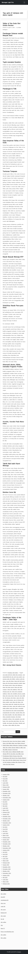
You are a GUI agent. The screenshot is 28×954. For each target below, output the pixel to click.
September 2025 (7, 797)
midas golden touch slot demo (10, 708)
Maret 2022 (6, 881)
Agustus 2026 (6, 774)
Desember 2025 (6, 791)
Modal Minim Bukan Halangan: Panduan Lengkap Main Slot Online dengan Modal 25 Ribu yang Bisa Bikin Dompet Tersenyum (15, 747)
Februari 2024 (6, 837)
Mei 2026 (5, 780)
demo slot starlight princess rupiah (16, 693)
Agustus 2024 (6, 825)
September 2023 (7, 848)
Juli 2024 (5, 827)
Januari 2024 (6, 839)
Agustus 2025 (6, 799)
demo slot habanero (17, 685)
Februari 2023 (6, 862)
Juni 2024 (5, 829)
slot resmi (3, 916)
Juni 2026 (5, 778)
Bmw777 (3, 928)
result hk (3, 906)
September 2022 (7, 873)
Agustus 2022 (6, 875)
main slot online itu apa (19, 706)
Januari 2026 (6, 789)
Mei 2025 (5, 806)
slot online (3, 894)
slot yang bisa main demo (12, 721)
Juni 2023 (5, 854)
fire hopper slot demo (10, 698)
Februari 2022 (6, 883)
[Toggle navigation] (24, 2)
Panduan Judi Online (13, 672)
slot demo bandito (7, 714)
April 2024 (5, 833)
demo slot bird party (19, 681)
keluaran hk (3, 912)
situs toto (3, 903)
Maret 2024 (6, 835)
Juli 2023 (5, 852)
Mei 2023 (5, 856)
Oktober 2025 (6, 795)
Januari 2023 (6, 865)
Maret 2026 (6, 785)
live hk (2, 919)
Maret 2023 (6, 860)
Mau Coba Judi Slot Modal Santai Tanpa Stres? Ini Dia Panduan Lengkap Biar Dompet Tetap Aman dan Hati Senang (14, 762)
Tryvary (19, 952)
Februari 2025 (6, 812)
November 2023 (7, 844)
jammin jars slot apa (19, 704)
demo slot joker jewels (8, 687)
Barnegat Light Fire (8, 2)
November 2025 (7, 793)
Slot (2, 925)
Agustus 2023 (6, 850)
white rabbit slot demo (14, 725)
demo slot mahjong (12, 689)
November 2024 (7, 818)
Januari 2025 (6, 814)
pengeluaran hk (4, 900)
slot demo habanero (17, 714)
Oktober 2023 (6, 846)
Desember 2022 (6, 867)
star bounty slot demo (12, 723)
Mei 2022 (5, 877)
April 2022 (5, 879)
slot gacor (3, 909)
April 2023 (5, 858)
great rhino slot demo (15, 702)
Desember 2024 (6, 816)
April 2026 (5, 783)
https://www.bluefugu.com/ (7, 931)
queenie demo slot (20, 712)
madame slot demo (7, 706)
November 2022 (7, 869)
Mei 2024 (5, 831)
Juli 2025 (5, 801)
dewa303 (3, 897)
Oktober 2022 (6, 871)
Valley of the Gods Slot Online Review (11, 24)
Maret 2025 (6, 810)
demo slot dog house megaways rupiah (12, 683)
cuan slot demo (10, 681)
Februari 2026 (6, 787)
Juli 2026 (5, 776)
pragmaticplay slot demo (9, 712)
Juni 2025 (5, 804)
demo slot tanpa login (8, 696)
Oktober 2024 (6, 820)
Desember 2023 (6, 841)
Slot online (3, 938)
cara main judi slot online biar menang (12, 674)
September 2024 (7, 822)
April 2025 (5, 808)
